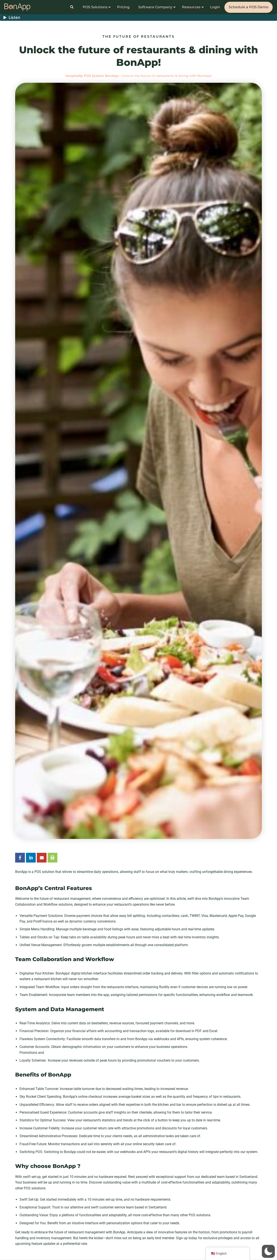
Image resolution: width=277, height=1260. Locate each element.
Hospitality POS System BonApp (91, 76)
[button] (268, 1251)
